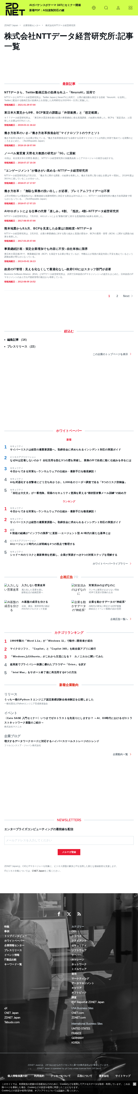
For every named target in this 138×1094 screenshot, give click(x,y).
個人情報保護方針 (18, 1075)
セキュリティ (79, 945)
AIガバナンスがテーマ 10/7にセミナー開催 (55, 4)
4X (5, 1008)
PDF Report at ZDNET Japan (88, 1002)
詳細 (60, 1090)
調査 (74, 997)
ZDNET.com (79, 1017)
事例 (6, 931)
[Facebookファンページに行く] (59, 914)
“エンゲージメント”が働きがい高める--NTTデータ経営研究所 (46, 170)
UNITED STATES (81, 1028)
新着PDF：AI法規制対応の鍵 (46, 10)
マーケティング (80, 978)
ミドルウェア (79, 968)
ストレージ (78, 959)
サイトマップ (122, 1075)
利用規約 (39, 1075)
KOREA (76, 1042)
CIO (74, 931)
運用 (74, 973)
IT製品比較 (10, 959)
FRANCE (76, 1033)
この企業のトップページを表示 (110, 354)
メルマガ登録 (69, 852)
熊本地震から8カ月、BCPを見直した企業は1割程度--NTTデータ (48, 228)
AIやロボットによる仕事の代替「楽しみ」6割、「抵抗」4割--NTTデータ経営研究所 (61, 211)
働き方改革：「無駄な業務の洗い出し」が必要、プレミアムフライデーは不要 (57, 190)
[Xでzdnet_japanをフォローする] (69, 914)
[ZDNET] (15, 7)
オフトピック (79, 992)
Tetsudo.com (12, 1022)
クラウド (77, 935)
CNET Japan (38, 871)
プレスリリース (13, 950)
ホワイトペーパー (14, 940)
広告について (84, 1075)
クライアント (79, 940)
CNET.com (78, 1012)
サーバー (77, 954)
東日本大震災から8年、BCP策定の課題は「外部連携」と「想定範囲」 (52, 112)
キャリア (77, 987)
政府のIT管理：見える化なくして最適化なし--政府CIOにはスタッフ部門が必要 (57, 269)
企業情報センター (31, 25)
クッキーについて (61, 1075)
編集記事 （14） (17, 339)
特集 (6, 926)
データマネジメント (83, 983)
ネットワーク (79, 964)
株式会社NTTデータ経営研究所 (60, 25)
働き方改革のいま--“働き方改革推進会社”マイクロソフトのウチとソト (52, 132)
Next (126, 296)
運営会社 (104, 1075)
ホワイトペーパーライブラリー (110, 563)
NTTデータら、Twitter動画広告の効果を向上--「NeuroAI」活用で (49, 92)
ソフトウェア (79, 950)
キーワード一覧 (13, 964)
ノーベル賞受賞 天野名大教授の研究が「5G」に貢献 (40, 153)
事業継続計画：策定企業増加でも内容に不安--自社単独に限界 (46, 248)
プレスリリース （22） (22, 346)
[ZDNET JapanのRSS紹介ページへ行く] (79, 914)
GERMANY (78, 1038)
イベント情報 (11, 954)
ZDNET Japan (11, 25)
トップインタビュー (15, 935)
